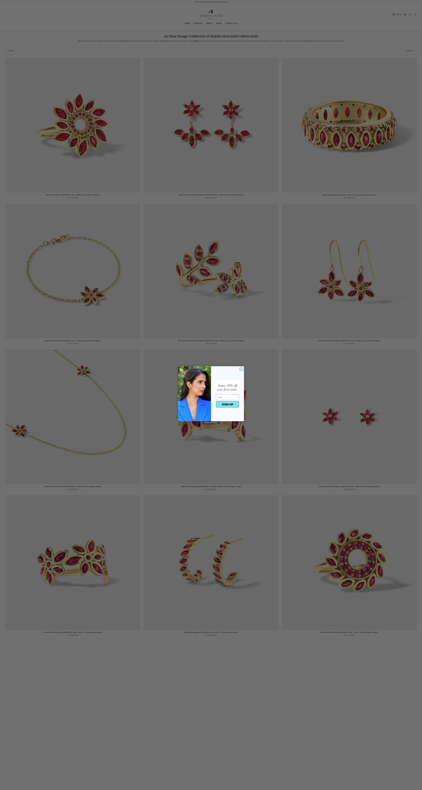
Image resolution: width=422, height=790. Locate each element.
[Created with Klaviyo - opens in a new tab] (211, 422)
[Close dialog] (241, 369)
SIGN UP (227, 404)
